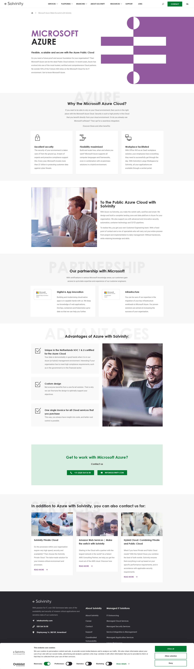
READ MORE (39, 570)
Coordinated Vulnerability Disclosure (91, 641)
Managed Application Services (120, 637)
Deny (171, 663)
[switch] (69, 663)
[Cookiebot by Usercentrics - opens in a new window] (19, 664)
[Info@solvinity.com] (33, 621)
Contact (89, 626)
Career (88, 621)
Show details (121, 664)
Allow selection (171, 656)
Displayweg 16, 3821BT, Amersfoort (51, 632)
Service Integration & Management (122, 632)
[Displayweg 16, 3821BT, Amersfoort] (33, 632)
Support (89, 632)
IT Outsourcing (113, 615)
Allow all (170, 649)
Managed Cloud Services (118, 621)
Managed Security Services (118, 626)
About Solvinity (92, 615)
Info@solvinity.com (45, 620)
